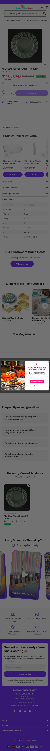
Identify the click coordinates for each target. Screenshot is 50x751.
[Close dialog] (47, 362)
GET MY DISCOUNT (37, 382)
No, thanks (37, 386)
